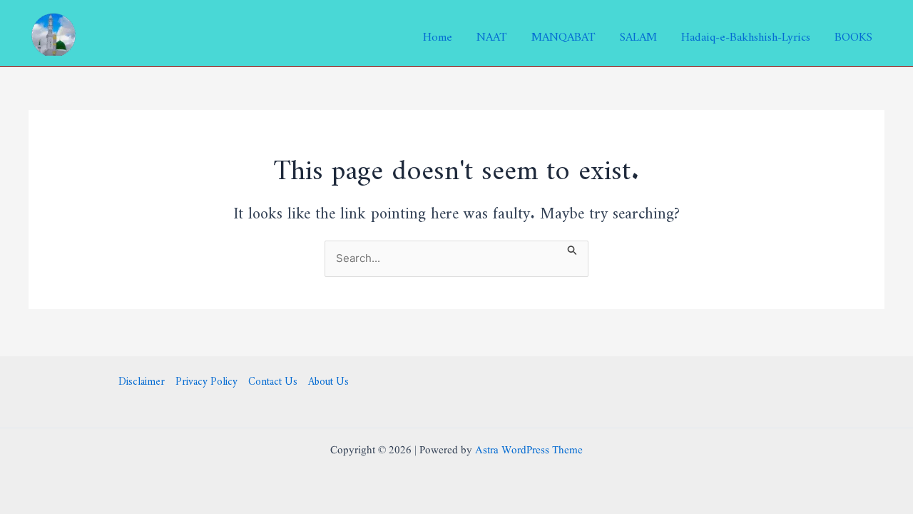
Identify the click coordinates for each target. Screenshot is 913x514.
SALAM (638, 33)
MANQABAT (563, 33)
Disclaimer (141, 379)
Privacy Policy (206, 379)
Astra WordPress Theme (529, 450)
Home (437, 33)
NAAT (491, 33)
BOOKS (853, 33)
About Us (328, 379)
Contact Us (272, 379)
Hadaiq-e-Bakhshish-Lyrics (745, 33)
